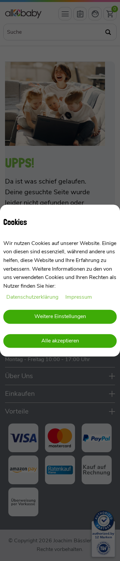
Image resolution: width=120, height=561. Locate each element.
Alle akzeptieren (60, 341)
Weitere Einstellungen (60, 316)
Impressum (78, 297)
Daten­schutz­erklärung (33, 297)
